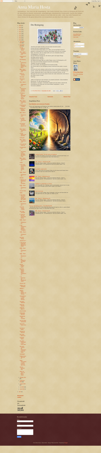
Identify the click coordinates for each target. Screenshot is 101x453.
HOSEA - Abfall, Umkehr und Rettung (23, 292)
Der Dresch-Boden (22, 329)
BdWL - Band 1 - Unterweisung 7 (23, 187)
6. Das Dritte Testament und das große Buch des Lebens (23, 197)
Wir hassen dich (22, 79)
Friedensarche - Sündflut (23, 106)
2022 (20, 31)
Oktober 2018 (23, 377)
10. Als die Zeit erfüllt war (23, 145)
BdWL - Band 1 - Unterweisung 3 (23, 250)
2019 (20, 37)
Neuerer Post (33, 96)
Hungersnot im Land (23, 57)
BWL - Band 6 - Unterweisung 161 (42, 176)
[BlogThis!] (58, 91)
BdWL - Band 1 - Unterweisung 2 (23, 255)
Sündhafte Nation (22, 338)
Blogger (66, 442)
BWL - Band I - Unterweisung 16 (23, 53)
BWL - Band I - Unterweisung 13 (23, 102)
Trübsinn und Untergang (22, 286)
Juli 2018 (22, 387)
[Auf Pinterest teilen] (62, 91)
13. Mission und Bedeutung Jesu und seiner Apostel (22, 96)
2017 (20, 391)
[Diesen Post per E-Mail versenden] (56, 91)
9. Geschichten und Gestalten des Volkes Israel (23, 153)
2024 (20, 27)
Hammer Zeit (22, 283)
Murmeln (21, 177)
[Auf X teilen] (59, 91)
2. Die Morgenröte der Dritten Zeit (23, 261)
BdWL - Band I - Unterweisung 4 (23, 233)
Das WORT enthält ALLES (41, 169)
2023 (20, 29)
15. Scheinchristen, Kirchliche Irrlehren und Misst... (23, 64)
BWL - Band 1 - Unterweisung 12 (23, 114)
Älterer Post (66, 96)
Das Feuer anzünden (22, 212)
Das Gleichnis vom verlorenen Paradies (39, 104)
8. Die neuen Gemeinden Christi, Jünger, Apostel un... (23, 167)
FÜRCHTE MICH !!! (22, 308)
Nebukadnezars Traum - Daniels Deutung (23, 297)
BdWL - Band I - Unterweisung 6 (23, 203)
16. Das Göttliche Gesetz (22, 49)
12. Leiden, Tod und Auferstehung (23, 120)
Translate (78, 57)
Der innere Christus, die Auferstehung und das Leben (23, 349)
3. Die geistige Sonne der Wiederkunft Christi (23, 244)
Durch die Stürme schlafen (22, 208)
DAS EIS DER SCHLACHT (23, 321)
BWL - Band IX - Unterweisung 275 (42, 198)
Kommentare (78, 46)
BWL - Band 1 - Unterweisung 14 (23, 84)
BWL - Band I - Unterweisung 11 (23, 130)
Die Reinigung (23, 59)
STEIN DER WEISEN (22, 314)
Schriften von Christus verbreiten (22, 109)
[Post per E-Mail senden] (54, 90)
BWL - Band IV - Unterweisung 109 (42, 161)
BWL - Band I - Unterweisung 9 (23, 159)
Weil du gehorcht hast (22, 368)
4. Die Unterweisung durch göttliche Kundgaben (23, 228)
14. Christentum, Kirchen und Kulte (23, 89)
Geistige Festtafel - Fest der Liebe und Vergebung (46, 154)
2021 (20, 33)
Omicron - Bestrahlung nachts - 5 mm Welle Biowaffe (40, 205)
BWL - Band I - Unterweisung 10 (23, 141)
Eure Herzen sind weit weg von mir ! (23, 125)
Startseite (50, 96)
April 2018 (22, 389)
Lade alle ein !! (23, 240)
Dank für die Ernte (39, 191)
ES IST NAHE (23, 311)
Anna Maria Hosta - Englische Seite (77, 35)
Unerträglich (22, 354)
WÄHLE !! (22, 288)
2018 (20, 40)
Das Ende (22, 76)
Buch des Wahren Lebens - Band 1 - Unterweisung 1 (23, 271)
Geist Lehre (75, 37)
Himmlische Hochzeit (22, 332)
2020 (20, 35)
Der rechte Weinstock (22, 335)
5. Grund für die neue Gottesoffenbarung (23, 216)
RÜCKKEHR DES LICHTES (22, 317)
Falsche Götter (23, 190)
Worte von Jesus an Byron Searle (22, 373)
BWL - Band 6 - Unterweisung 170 (42, 210)
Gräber (21, 162)
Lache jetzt (22, 137)
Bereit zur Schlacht (22, 74)
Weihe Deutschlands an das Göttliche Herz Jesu (23, 363)
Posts (76, 44)
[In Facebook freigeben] (60, 91)
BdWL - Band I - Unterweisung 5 (23, 221)
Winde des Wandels (22, 305)
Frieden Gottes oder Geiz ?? (23, 357)
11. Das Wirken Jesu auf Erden (23, 134)
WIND (21, 192)
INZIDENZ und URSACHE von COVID (43, 183)
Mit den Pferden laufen (22, 265)
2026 (20, 25)
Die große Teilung (22, 238)
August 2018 (22, 383)
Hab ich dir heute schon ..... (23, 325)
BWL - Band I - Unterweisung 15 (23, 70)
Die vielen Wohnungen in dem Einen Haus (23, 342)
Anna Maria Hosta (33, 7)
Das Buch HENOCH (22, 302)
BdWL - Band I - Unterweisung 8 (23, 174)
